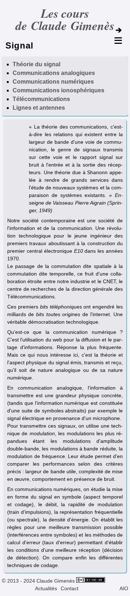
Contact (69, 588)
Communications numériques (53, 82)
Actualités (46, 588)
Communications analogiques (54, 73)
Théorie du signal (36, 64)
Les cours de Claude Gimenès (65, 19)
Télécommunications (41, 99)
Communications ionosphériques (58, 90)
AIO (124, 588)
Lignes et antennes (39, 108)
